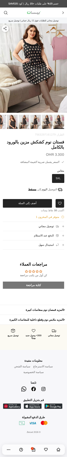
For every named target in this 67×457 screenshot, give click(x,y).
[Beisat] (34, 12)
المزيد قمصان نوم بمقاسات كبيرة (44, 310)
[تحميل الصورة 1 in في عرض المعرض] (33, 68)
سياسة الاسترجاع (43, 366)
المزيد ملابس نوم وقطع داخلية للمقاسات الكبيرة (36, 319)
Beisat (30, 432)
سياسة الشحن (22, 366)
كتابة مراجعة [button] (33, 285)
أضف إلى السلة (27, 203)
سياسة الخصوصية (33, 372)
